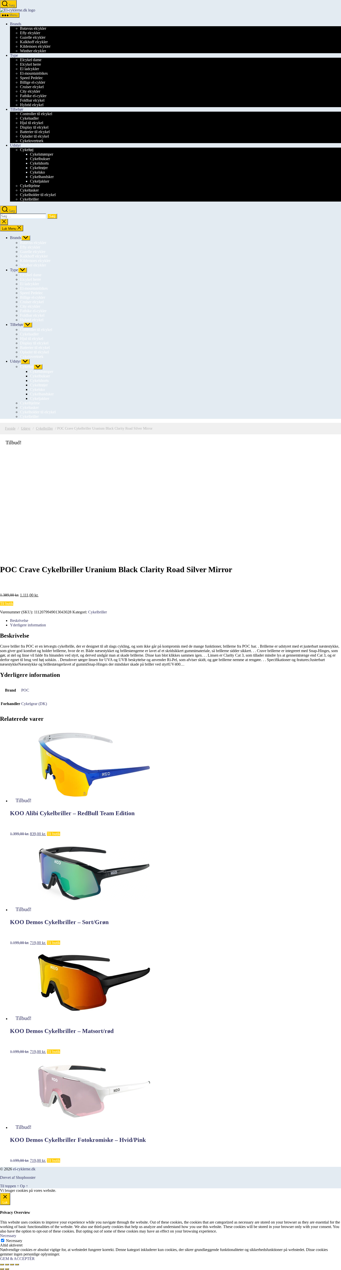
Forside (10, 428)
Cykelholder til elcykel (38, 195)
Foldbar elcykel (32, 100)
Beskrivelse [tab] (19, 620)
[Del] (12, 1264)
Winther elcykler (33, 51)
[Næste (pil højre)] (7, 1269)
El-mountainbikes (34, 73)
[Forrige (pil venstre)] (2, 1269)
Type (14, 55)
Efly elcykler (30, 33)
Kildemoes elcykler (35, 46)
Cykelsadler (29, 118)
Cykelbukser (40, 159)
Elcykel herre (30, 64)
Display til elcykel (34, 127)
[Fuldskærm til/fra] (7, 1264)
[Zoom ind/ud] (2, 1264)
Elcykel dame (30, 60)
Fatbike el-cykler (33, 96)
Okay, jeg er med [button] (70, 1190)
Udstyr (15, 145)
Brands (15, 24)
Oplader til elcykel (34, 136)
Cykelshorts (39, 163)
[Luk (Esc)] (17, 1264)
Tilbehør (16, 109)
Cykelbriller (29, 199)
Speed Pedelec (31, 78)
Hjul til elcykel (31, 123)
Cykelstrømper (41, 154)
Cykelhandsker (42, 177)
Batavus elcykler (33, 28)
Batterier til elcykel (35, 132)
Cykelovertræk (31, 141)
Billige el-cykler (32, 82)
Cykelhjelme (30, 186)
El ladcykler (29, 69)
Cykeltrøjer (39, 168)
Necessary (14, 1241)
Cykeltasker (29, 190)
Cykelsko (37, 172)
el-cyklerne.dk (24, 1169)
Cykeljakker (39, 181)
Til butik (6, 603)
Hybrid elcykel (31, 105)
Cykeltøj (26, 150)
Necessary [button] (8, 1236)
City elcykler (30, 91)
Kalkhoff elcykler (34, 42)
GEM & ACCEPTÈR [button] (17, 1259)
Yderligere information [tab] (28, 625)
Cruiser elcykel (32, 87)
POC (25, 690)
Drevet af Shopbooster (17, 1177)
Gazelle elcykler (32, 37)
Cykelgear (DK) (34, 704)
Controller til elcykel (36, 114)
